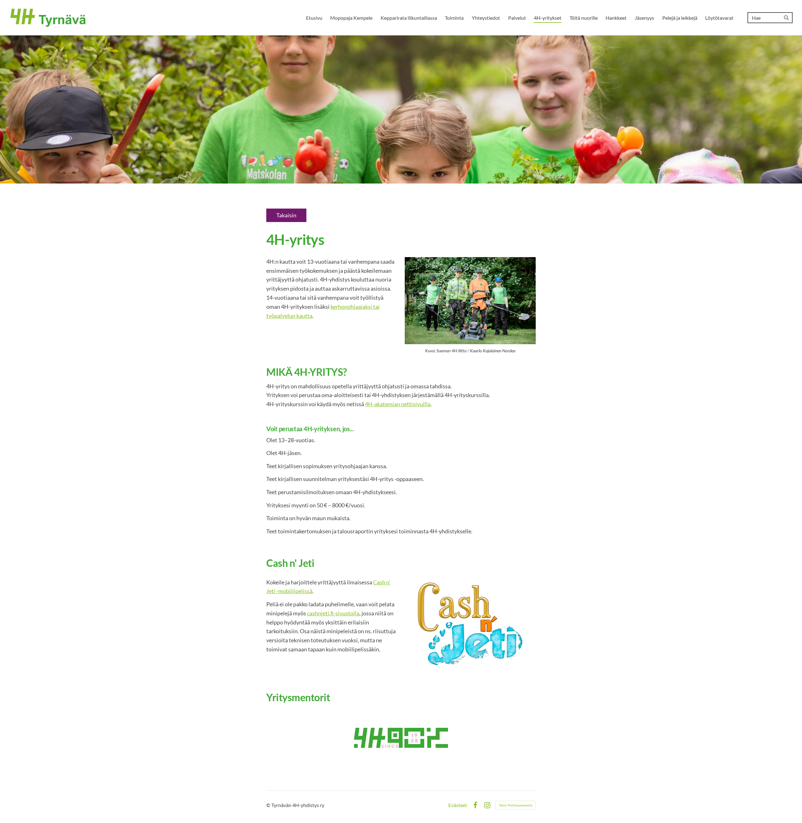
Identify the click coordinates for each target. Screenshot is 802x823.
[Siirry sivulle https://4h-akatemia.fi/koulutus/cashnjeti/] (470, 624)
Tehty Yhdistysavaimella (515, 805)
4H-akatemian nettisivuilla (397, 404)
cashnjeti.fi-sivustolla (333, 613)
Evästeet (457, 805)
